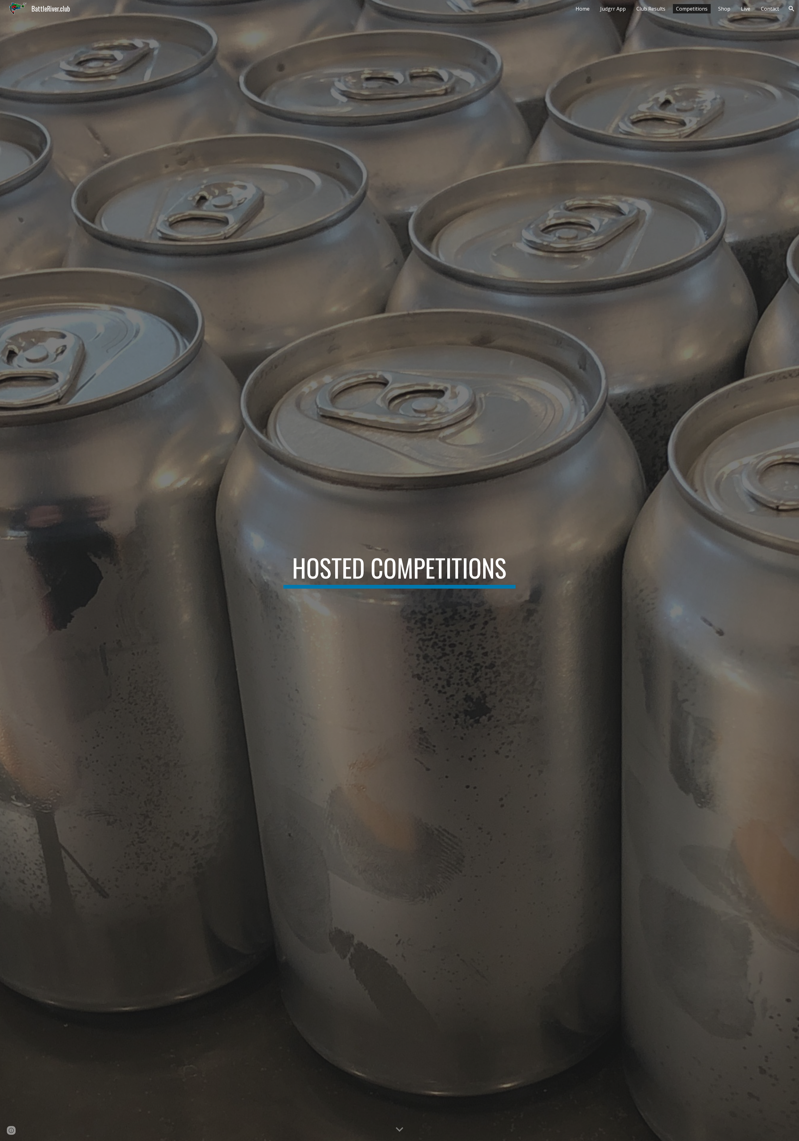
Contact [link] (770, 8)
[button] (791, 8)
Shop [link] (724, 8)
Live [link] (745, 8)
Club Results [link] (650, 8)
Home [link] (583, 8)
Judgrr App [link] (613, 8)
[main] (399, 570)
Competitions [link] (692, 8)
